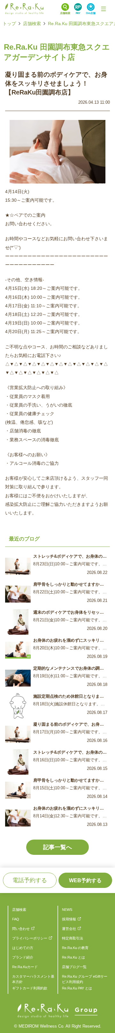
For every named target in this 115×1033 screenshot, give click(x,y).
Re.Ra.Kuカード (25, 967)
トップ (9, 23)
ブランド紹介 (22, 957)
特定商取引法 (72, 938)
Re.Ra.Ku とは (73, 957)
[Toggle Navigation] (103, 9)
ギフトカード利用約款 (29, 988)
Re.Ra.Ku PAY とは (77, 988)
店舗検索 (32, 23)
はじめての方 (22, 948)
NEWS (67, 909)
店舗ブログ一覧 (74, 967)
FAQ (15, 919)
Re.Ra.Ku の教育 (75, 948)
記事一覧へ (57, 847)
